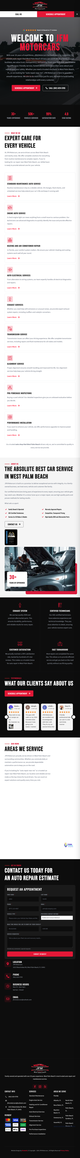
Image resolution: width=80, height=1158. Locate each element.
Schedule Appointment (55, 14)
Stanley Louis (17, 706)
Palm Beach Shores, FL (69, 1124)
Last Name (44, 895)
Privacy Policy (64, 1151)
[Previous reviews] (6, 717)
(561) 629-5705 (18, 977)
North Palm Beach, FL (69, 1101)
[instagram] (40, 1087)
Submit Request (40, 954)
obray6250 (34, 706)
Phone (9, 904)
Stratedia (24, 1151)
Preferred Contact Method (50, 914)
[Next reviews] (73, 717)
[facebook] (35, 1087)
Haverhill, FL (58, 1122)
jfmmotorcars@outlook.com (22, 1000)
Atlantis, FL (57, 1100)
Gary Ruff (68, 706)
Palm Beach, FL (69, 1109)
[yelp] (45, 1087)
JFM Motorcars (18, 965)
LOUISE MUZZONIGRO (51, 706)
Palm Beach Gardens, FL (69, 1117)
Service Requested (13, 934)
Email (43, 904)
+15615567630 (10, 1065)
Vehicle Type (11, 914)
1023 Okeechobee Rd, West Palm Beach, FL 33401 (29, 967)
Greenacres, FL (58, 1118)
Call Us (18, 14)
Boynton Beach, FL (57, 1111)
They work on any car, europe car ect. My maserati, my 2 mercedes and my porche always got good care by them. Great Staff (14, 718)
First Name (11, 895)
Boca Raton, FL (58, 1105)
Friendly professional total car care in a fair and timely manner (64, 719)
